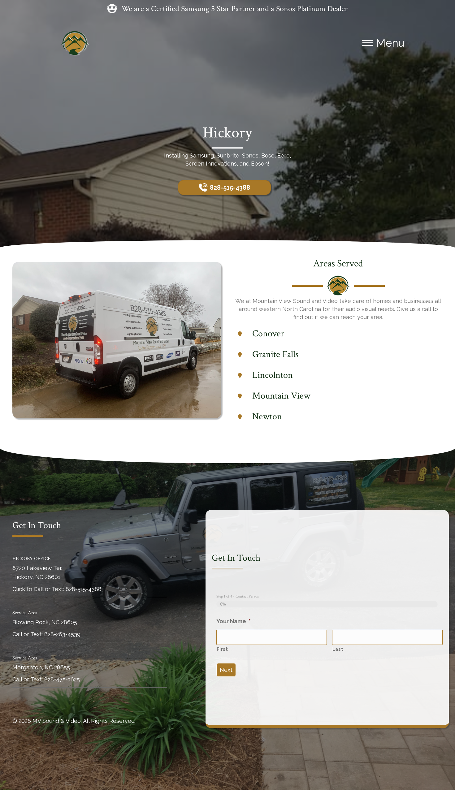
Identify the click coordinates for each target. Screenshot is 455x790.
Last (338, 649)
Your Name (233, 621)
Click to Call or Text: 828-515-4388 (57, 589)
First (222, 649)
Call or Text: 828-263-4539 (46, 634)
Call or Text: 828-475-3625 (46, 679)
